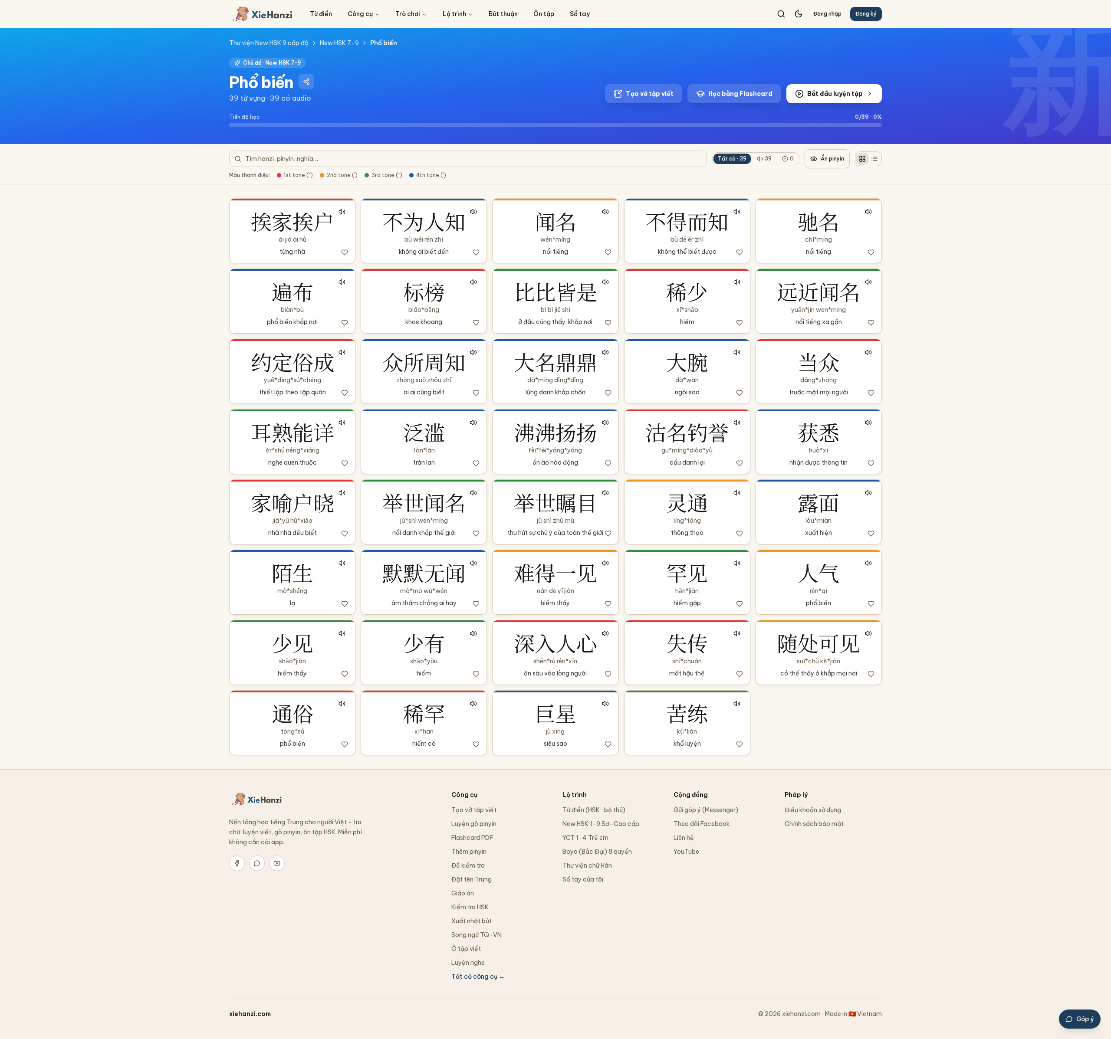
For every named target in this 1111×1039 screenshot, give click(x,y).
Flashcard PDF (472, 838)
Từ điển (321, 14)
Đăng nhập (827, 13)
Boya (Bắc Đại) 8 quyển (597, 851)
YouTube (686, 851)
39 (768, 158)
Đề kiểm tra (468, 865)
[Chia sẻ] (306, 81)
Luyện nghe (468, 963)
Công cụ (360, 14)
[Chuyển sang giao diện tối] (798, 14)
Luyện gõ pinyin (473, 824)
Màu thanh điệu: (249, 175)
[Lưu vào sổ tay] (345, 252)
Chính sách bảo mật (814, 824)
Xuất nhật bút (471, 921)
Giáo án (462, 893)
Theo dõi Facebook (702, 824)
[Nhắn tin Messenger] (257, 863)
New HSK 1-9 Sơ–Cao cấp (600, 824)
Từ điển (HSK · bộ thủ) (593, 810)
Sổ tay (580, 14)
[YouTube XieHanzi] (277, 863)
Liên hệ (684, 838)
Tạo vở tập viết (650, 94)
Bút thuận (503, 14)
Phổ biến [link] (383, 43)
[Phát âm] (342, 211)
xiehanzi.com (250, 1014)
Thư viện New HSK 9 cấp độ (269, 43)
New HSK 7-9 (339, 43)
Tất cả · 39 (732, 158)
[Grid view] (862, 159)
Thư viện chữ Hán (587, 865)
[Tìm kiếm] (781, 14)
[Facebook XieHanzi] (237, 863)
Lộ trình (454, 14)
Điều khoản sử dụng (813, 810)
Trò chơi (407, 14)
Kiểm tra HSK (470, 907)
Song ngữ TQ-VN (476, 935)
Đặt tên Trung (471, 879)
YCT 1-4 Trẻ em (585, 838)
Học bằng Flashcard (740, 94)
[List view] (874, 159)
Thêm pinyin (468, 851)
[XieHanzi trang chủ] (262, 13)
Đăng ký (866, 13)
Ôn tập (543, 14)
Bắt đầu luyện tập (835, 94)
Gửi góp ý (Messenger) (706, 810)
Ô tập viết (466, 949)
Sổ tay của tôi (582, 879)
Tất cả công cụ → (478, 976)
